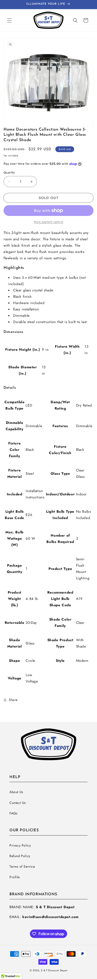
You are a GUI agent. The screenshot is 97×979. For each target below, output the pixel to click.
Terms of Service (22, 866)
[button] (9, 20)
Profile (14, 877)
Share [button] (13, 699)
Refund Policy (19, 856)
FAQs (13, 813)
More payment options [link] (48, 222)
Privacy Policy (20, 845)
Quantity (9, 172)
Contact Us (17, 802)
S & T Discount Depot (54, 970)
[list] (48, 82)
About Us (16, 792)
